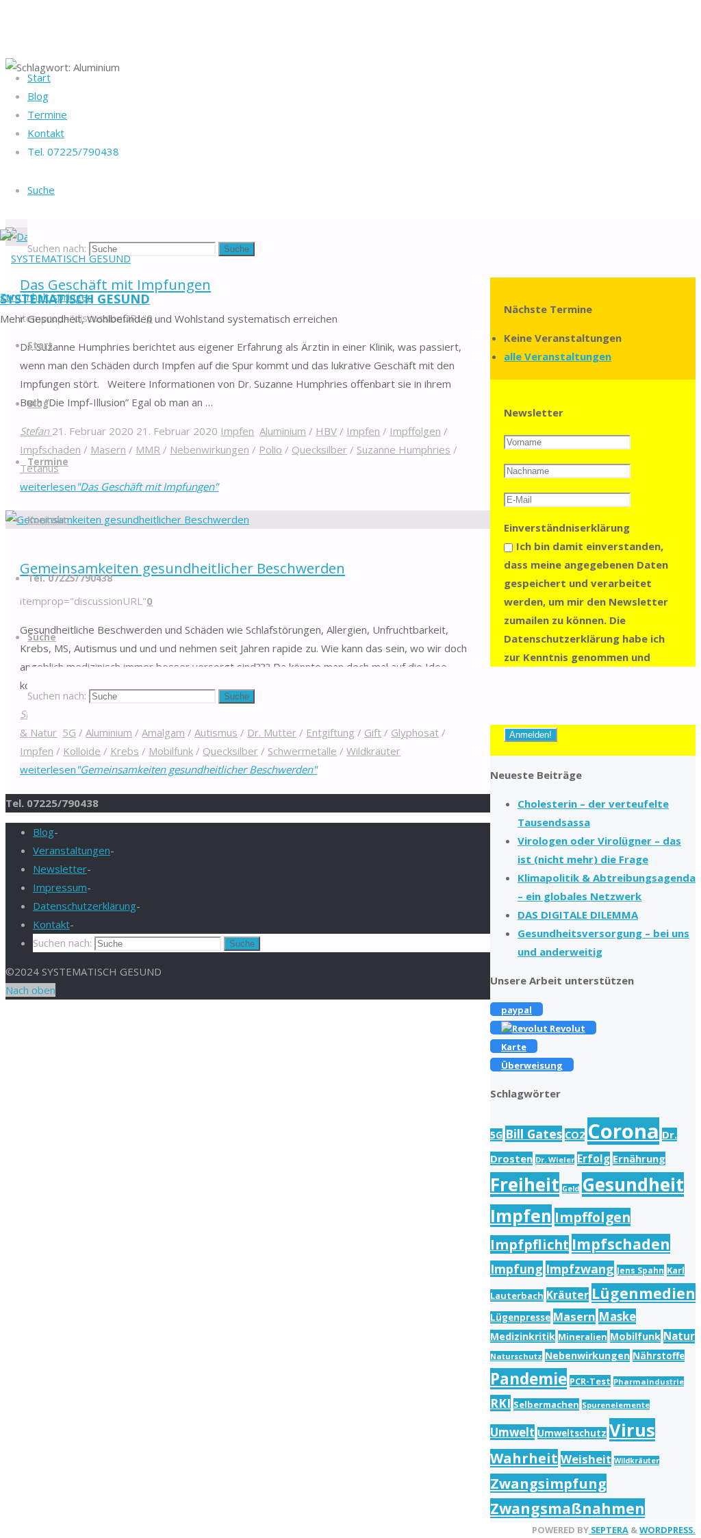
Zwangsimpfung (548, 1483)
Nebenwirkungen (587, 1355)
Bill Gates (533, 1134)
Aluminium (109, 732)
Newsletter (60, 869)
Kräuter (567, 1294)
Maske (617, 1316)
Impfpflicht (529, 1244)
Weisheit (586, 1459)
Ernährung (639, 1158)
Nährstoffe (659, 1356)
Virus (632, 1429)
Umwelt (512, 1432)
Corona (623, 1131)
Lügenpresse (520, 1317)
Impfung (516, 1269)
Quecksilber (230, 751)
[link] (41, 190)
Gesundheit (633, 1184)
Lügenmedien (643, 1293)
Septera (608, 1530)
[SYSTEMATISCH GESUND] (65, 258)
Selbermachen (546, 1404)
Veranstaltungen (71, 850)
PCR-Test (590, 1381)
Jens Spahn (640, 1270)
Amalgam (163, 732)
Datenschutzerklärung (84, 906)
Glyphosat (415, 732)
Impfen (36, 751)
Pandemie (528, 1378)
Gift (372, 732)
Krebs (124, 751)
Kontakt (51, 924)
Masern (574, 1316)
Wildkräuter (373, 751)
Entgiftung (330, 732)
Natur (679, 1336)
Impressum (60, 887)
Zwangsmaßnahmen (567, 1508)
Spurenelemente (616, 1405)
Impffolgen (592, 1217)
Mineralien (582, 1336)
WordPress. (667, 1530)
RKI (500, 1403)
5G (69, 732)
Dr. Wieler (554, 1159)
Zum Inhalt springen (46, 296)
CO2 (575, 1134)
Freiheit (524, 1184)
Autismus (216, 732)
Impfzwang (580, 1269)
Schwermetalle (302, 751)
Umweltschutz (572, 1433)
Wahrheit (524, 1458)
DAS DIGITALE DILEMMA (578, 914)
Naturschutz (516, 1356)
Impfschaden (621, 1244)
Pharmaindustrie (648, 1381)
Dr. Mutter (271, 732)
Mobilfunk (171, 751)
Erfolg (593, 1159)
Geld (570, 1188)
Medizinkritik (522, 1336)
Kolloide (82, 751)
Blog (43, 832)
